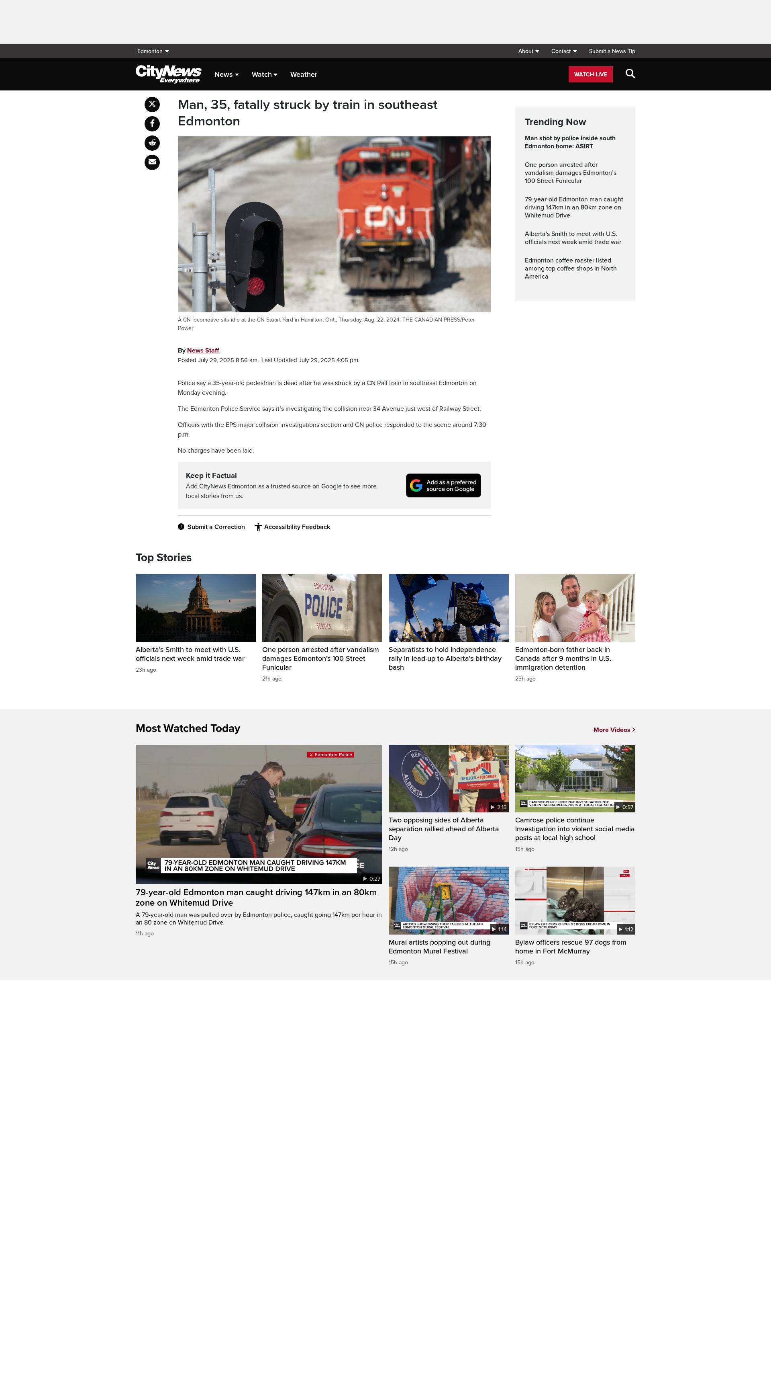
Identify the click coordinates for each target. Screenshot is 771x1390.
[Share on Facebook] (152, 123)
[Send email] (152, 162)
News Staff (203, 350)
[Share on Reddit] (152, 143)
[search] (630, 74)
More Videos (612, 730)
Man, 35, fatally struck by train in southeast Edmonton (308, 113)
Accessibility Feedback (297, 527)
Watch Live (590, 74)
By (198, 350)
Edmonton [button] (150, 51)
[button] (528, 51)
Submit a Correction (216, 527)
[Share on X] (152, 104)
